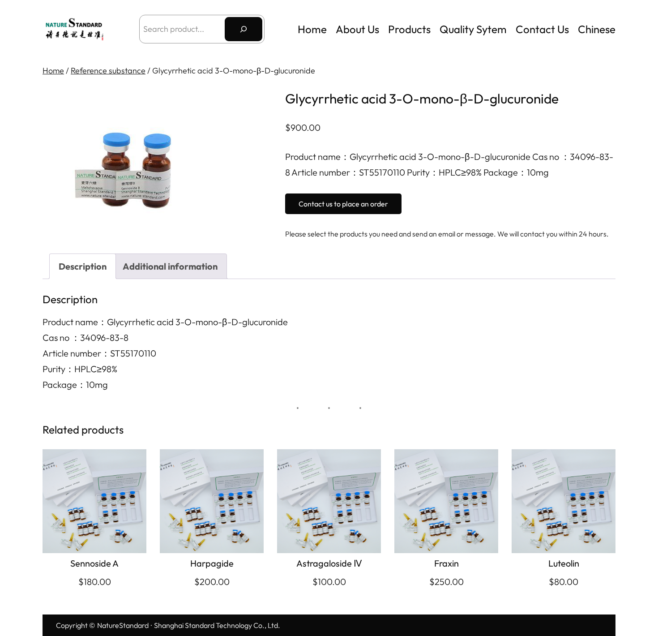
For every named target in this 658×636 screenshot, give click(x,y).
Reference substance (108, 70)
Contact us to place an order (343, 203)
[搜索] (243, 29)
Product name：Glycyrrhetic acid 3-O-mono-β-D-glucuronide (165, 321)
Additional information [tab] (170, 266)
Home (312, 29)
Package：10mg (75, 384)
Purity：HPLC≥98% (80, 368)
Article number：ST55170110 (99, 353)
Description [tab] (83, 266)
